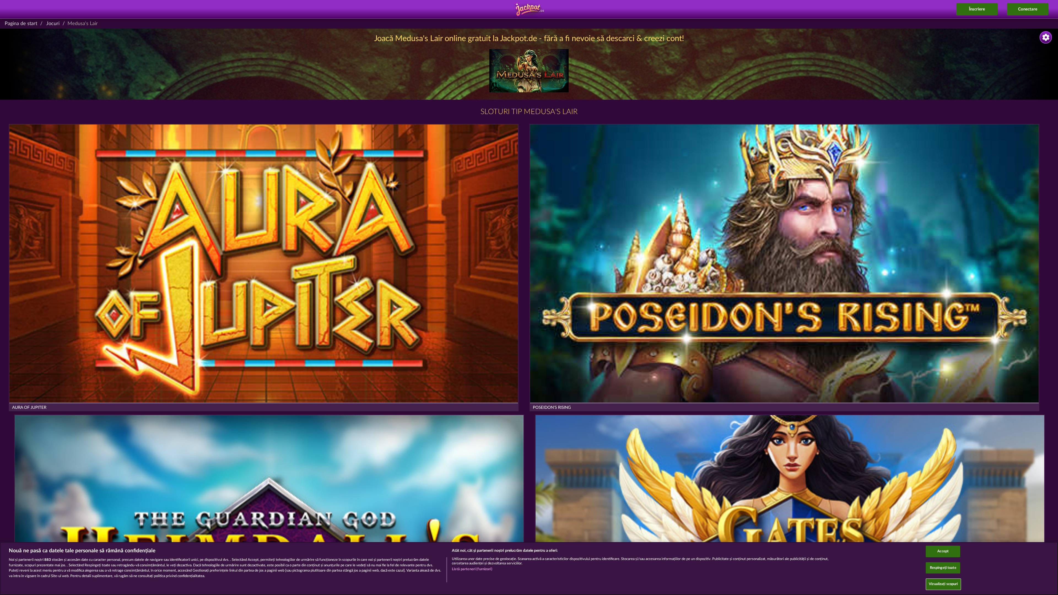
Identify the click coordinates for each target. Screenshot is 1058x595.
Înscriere (977, 9)
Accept (943, 551)
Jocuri (53, 23)
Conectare (1027, 9)
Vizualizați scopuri (943, 584)
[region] (529, 568)
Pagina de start (21, 23)
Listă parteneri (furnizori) (472, 569)
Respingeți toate (943, 568)
